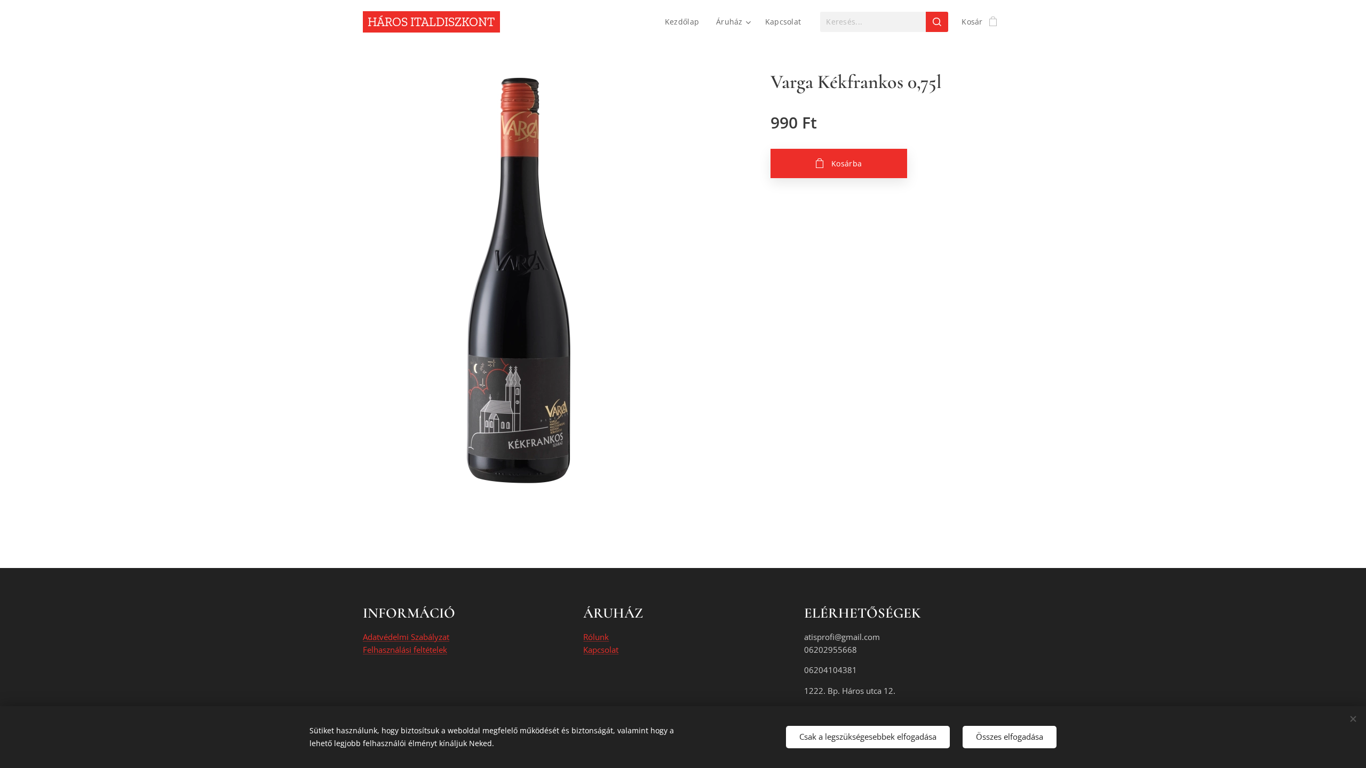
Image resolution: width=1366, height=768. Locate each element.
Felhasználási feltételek (405, 649)
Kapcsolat (600, 649)
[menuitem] (685, 22)
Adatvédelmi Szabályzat (406, 636)
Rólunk (596, 636)
